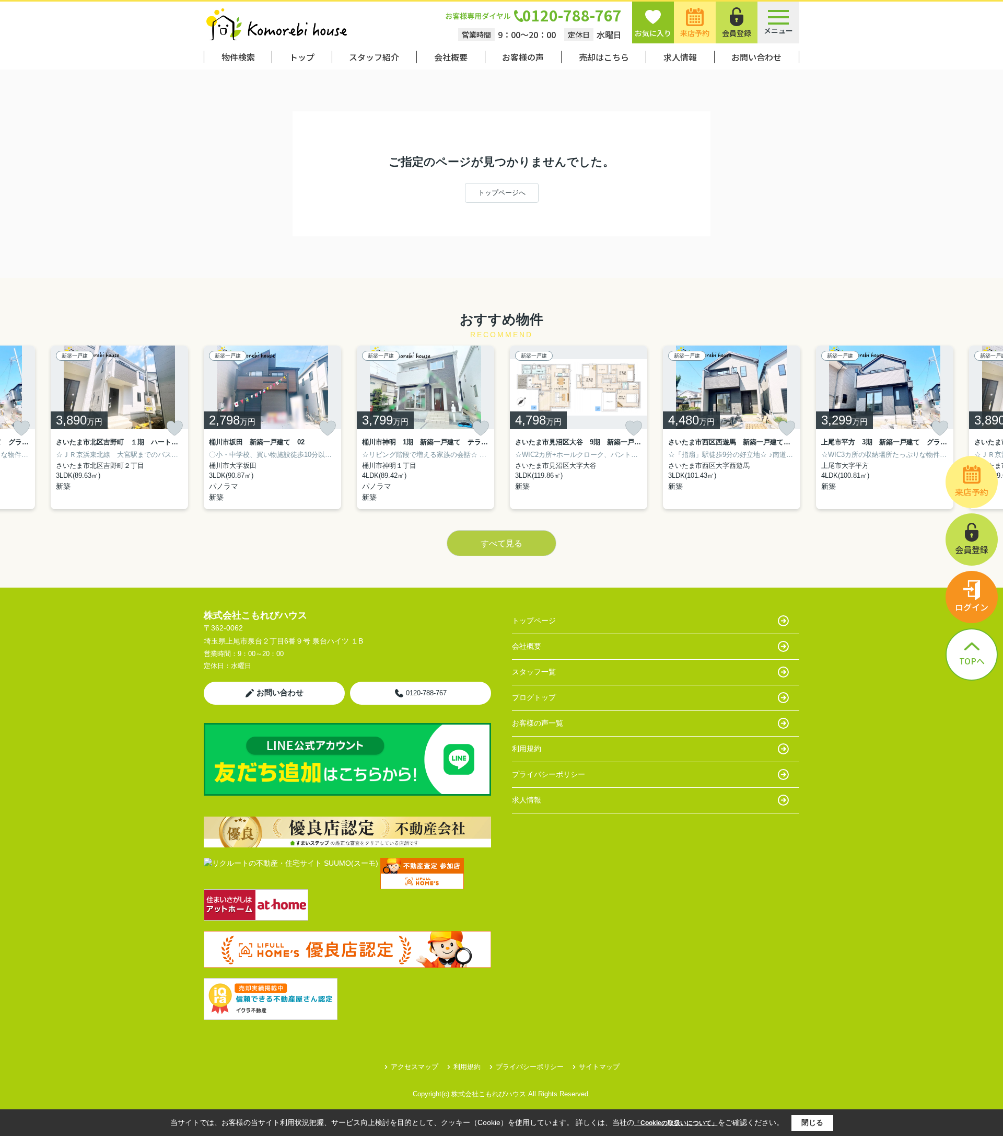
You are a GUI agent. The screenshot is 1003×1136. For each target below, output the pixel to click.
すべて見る (501, 543)
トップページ (534, 620)
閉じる (812, 1122)
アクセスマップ (414, 1067)
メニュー (778, 30)
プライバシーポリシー (548, 774)
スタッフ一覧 (534, 672)
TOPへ (972, 661)
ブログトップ (534, 697)
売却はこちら (604, 57)
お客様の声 (523, 57)
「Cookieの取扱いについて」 (676, 1123)
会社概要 (451, 57)
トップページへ (502, 193)
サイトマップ (599, 1067)
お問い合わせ (756, 57)
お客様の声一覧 (537, 723)
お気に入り (653, 33)
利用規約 (526, 748)
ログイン (971, 607)
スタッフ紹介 (374, 57)
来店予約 (694, 33)
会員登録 (736, 33)
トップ (301, 57)
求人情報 (680, 57)
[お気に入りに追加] (21, 428)
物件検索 (238, 57)
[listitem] (272, 427)
